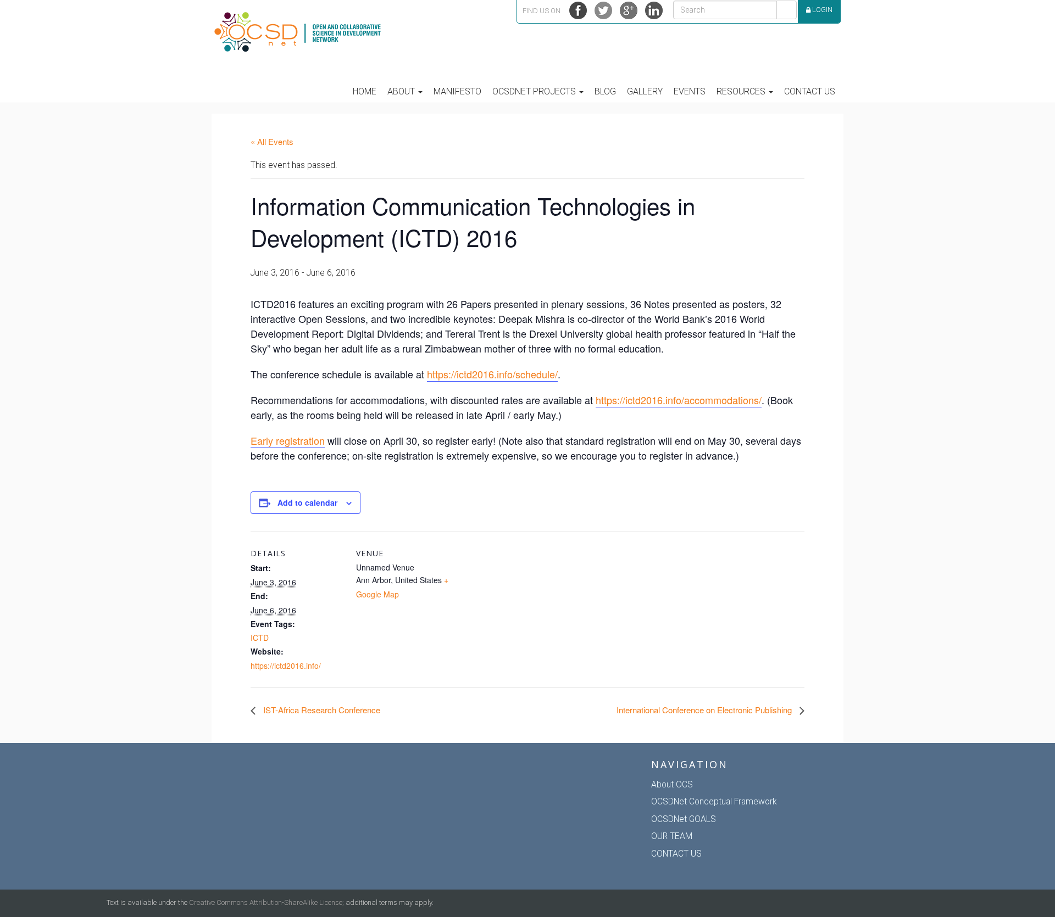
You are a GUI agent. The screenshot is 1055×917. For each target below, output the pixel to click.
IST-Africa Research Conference (320, 709)
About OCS (672, 784)
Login (821, 9)
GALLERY (645, 91)
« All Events (272, 141)
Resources (742, 91)
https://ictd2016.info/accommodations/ (679, 400)
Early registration (288, 440)
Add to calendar (307, 502)
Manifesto (457, 91)
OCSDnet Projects (535, 91)
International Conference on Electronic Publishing (705, 709)
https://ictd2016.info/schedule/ (492, 374)
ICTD (260, 637)
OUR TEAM (671, 836)
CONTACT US (676, 853)
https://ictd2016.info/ (286, 665)
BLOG (605, 91)
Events (690, 91)
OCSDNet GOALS (683, 819)
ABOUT (402, 91)
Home (364, 91)
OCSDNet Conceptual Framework (714, 801)
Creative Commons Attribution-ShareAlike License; (266, 902)
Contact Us (809, 91)
